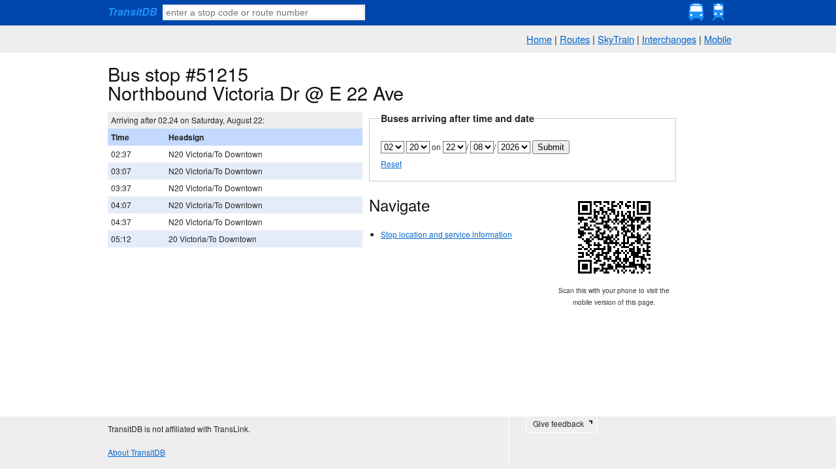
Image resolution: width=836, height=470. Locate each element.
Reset (391, 163)
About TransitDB (136, 452)
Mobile (718, 39)
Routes (575, 39)
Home (539, 39)
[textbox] (264, 12)
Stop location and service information (446, 234)
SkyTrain (616, 39)
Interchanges (669, 39)
